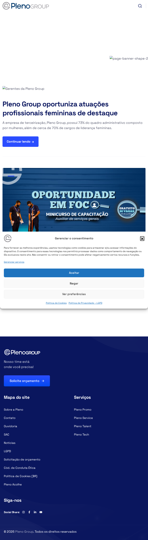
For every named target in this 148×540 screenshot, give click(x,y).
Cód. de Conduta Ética (19, 468)
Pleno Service (83, 418)
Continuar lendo (18, 141)
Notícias (9, 443)
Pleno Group (24, 532)
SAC (6, 434)
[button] (142, 238)
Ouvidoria (10, 426)
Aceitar (74, 273)
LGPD (7, 451)
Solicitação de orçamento (22, 459)
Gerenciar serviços (14, 262)
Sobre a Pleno (13, 409)
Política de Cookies (56, 303)
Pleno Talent (82, 426)
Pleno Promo (82, 409)
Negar (74, 283)
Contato (9, 418)
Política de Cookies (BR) (20, 476)
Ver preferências (74, 294)
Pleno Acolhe (13, 484)
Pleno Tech (81, 434)
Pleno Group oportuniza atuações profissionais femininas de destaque (60, 108)
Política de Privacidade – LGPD (85, 303)
